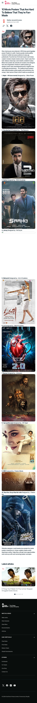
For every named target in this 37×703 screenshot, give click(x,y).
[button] (2, 3)
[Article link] (18, 579)
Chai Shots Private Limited (12, 696)
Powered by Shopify (24, 696)
